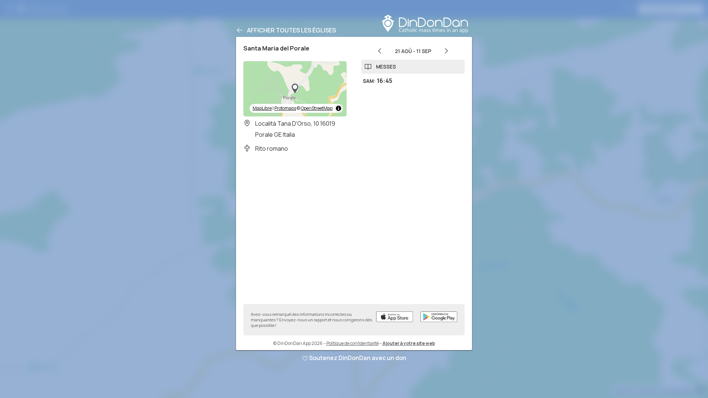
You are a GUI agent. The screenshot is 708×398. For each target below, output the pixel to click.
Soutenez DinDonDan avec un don (357, 358)
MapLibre (262, 108)
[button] (295, 88)
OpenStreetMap (317, 108)
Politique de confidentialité (352, 343)
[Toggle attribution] (338, 108)
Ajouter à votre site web (408, 343)
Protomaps (285, 108)
